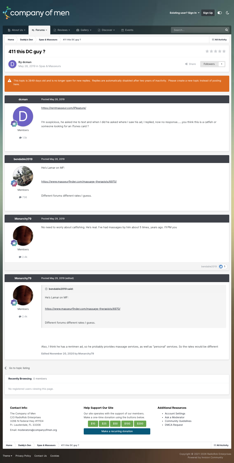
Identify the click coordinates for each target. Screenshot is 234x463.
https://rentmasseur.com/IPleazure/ (63, 108)
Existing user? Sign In (184, 12)
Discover (106, 30)
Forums (40, 30)
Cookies (54, 455)
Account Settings (175, 413)
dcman (26, 62)
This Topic (212, 30)
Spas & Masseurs (50, 66)
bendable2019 (23, 159)
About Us (17, 30)
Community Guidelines (178, 421)
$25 (104, 423)
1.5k (24, 137)
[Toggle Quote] (46, 288)
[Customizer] (220, 13)
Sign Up (208, 12)
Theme (7, 455)
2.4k (24, 256)
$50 (115, 423)
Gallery (84, 30)
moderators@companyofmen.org (37, 429)
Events (128, 30)
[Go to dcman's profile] (12, 64)
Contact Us (40, 455)
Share (191, 63)
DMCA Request (174, 424)
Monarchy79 (23, 218)
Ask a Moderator (174, 417)
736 (24, 197)
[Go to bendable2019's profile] (23, 176)
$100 (127, 423)
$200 (140, 423)
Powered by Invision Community (205, 457)
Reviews (62, 30)
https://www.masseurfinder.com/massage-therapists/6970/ (79, 181)
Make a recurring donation (117, 431)
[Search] (226, 30)
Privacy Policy (23, 455)
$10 (93, 423)
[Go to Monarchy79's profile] (23, 236)
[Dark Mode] (227, 13)
